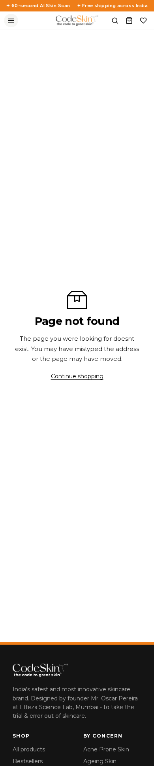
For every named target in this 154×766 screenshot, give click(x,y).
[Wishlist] (143, 20)
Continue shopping (77, 376)
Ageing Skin (99, 761)
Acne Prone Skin (106, 749)
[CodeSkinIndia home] (77, 20)
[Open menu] (11, 20)
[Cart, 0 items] (129, 20)
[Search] (115, 20)
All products (29, 749)
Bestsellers (28, 761)
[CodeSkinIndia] (77, 670)
